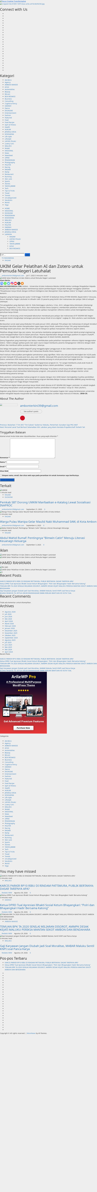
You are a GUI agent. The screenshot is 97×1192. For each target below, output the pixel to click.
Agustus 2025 (10, 640)
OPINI (7, 158)
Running (8, 176)
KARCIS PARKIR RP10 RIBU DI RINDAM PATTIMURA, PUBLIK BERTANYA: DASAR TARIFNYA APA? (36, 581)
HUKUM (8, 129)
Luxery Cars (9, 143)
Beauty (7, 92)
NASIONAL (9, 151)
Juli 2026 (8, 614)
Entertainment (10, 113)
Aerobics (8, 80)
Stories (7, 184)
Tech (6, 188)
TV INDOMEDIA (7, 258)
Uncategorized (10, 198)
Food (7, 120)
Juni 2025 (8, 645)
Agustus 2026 (10, 612)
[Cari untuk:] (12, 254)
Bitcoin (7, 94)
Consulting (9, 101)
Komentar (5, 457)
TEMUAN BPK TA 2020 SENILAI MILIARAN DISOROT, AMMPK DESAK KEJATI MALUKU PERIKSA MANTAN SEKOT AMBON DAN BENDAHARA (45, 928)
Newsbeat (9, 155)
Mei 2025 (8, 647)
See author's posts (31, 411)
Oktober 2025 (10, 635)
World (7, 202)
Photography (10, 162)
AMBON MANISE (11, 85)
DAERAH (8, 106)
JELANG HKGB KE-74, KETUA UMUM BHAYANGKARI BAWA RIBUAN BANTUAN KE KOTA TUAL (35, 593)
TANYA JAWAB (10, 186)
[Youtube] (15, 283)
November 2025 (11, 633)
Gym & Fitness (10, 125)
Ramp (7, 172)
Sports (7, 181)
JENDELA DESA (10, 132)
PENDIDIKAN (10, 160)
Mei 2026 (8, 619)
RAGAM (8, 169)
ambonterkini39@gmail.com (13, 275)
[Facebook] (1, 283)
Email (3, 466)
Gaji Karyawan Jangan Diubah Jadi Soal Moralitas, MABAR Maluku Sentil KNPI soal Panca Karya (37, 591)
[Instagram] (12, 283)
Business (8, 99)
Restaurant (9, 174)
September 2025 (11, 638)
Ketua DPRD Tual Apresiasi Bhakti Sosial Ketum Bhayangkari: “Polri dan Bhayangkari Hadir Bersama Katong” (43, 584)
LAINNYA (8, 234)
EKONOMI (9, 110)
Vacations (8, 200)
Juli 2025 (8, 642)
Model (7, 148)
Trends (7, 195)
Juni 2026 (8, 616)
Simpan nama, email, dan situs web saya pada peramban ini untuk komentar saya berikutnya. (40, 475)
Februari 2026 (10, 626)
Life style (8, 136)
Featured (8, 118)
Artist (7, 87)
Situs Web (4, 471)
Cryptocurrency (11, 103)
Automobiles (10, 89)
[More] (22, 283)
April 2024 (9, 652)
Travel (7, 193)
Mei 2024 (8, 649)
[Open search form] (0, 252)
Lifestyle (8, 139)
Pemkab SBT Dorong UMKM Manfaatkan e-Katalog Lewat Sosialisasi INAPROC (45, 503)
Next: (42, 427)
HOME (7, 208)
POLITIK (8, 165)
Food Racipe (9, 122)
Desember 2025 (11, 631)
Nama (3, 462)
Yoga (7, 205)
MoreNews (31, 1033)
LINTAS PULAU (10, 141)
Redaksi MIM (7, 893)
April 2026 (9, 621)
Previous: (39, 425)
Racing (7, 167)
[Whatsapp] (5, 283)
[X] (18, 283)
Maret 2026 (9, 623)
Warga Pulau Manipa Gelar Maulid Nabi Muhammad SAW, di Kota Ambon (48, 521)
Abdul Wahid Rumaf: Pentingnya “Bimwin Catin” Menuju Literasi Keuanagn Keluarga (42, 539)
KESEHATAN (9, 134)
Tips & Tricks (10, 191)
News (7, 153)
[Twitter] (8, 283)
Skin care (8, 179)
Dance (7, 108)
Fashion (8, 115)
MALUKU (8, 146)
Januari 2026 (10, 628)
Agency (8, 82)
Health (7, 127)
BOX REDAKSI (10, 96)
